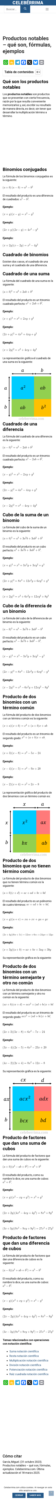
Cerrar (19, 1495)
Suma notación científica (24, 1351)
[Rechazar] (51, 1493)
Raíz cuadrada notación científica (28, 1374)
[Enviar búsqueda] (25, 9)
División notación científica (25, 1365)
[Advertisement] (26, 27)
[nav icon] (47, 9)
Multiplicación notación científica (28, 1360)
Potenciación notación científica (28, 1369)
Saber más (35, 1495)
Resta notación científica (24, 1356)
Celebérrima (28, 2)
